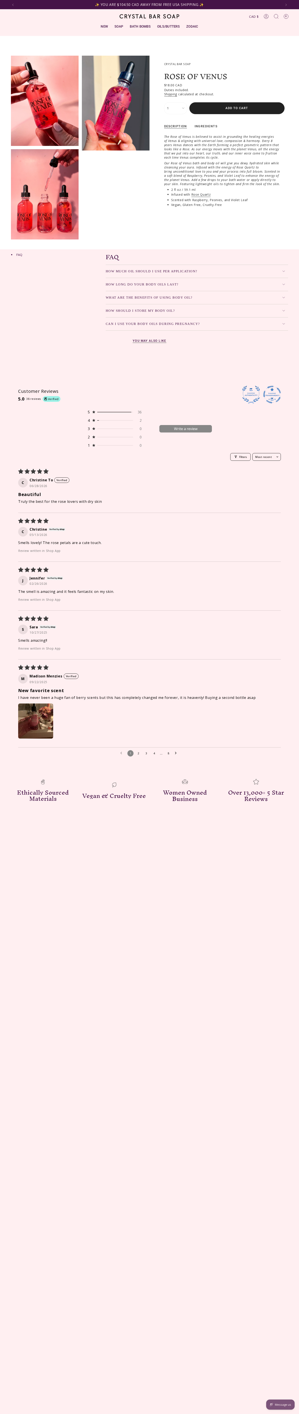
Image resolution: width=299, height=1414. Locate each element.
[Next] (286, 5)
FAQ (19, 255)
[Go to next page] (176, 753)
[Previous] (13, 5)
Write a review (185, 428)
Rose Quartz (201, 194)
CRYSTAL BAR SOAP (177, 64)
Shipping (170, 94)
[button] (114, 412)
